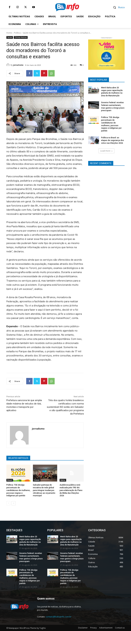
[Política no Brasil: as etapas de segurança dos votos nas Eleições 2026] (93, 140)
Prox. (92, 53)
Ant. (120, 53)
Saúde (9, 37)
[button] (118, 7)
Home (9, 32)
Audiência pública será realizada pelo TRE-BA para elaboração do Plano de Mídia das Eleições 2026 (71, 490)
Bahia (63, 480)
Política (17, 32)
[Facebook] (9, 7)
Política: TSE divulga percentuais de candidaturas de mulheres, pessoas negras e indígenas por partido (18, 490)
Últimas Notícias (21, 37)
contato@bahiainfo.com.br (58, 616)
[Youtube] (33, 7)
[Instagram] (17, 7)
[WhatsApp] (51, 73)
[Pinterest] (44, 73)
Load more (105, 150)
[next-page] (13, 503)
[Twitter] (25, 7)
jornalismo (18, 65)
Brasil (9, 480)
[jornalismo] (8, 65)
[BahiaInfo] (67, 7)
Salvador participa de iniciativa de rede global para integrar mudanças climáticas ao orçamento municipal (44, 490)
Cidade (36, 480)
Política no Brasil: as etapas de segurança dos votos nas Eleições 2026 (112, 140)
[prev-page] (8, 503)
